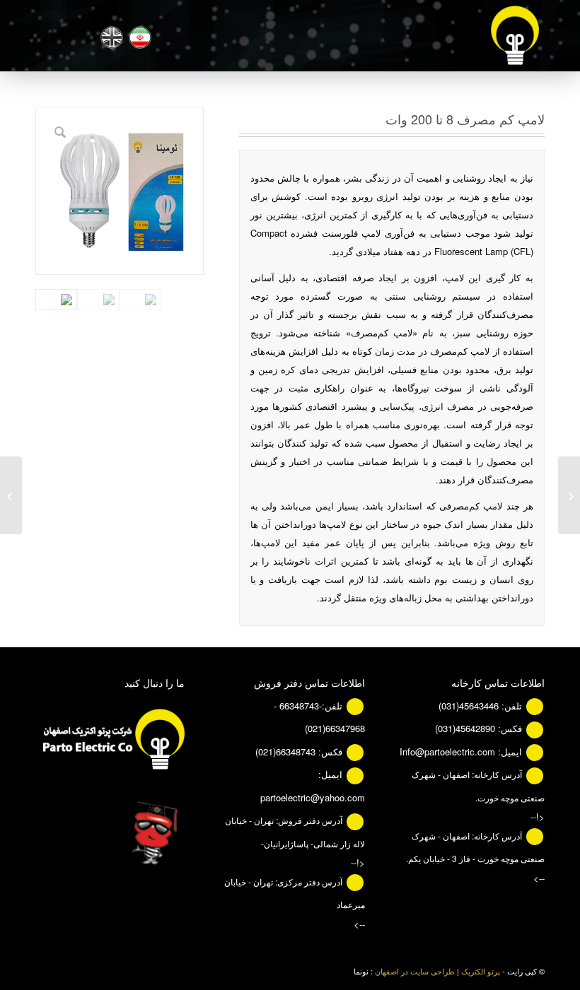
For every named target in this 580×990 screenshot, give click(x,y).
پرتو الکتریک (480, 971)
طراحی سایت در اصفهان (415, 971)
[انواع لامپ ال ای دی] (569, 495)
